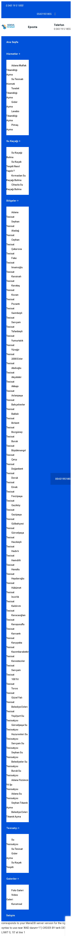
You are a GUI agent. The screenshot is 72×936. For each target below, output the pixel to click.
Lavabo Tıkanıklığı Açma (12, 116)
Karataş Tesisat (13, 287)
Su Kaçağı (12, 141)
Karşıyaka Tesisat (14, 645)
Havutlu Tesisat (13, 571)
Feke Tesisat (11, 260)
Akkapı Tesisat (12, 388)
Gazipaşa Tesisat (14, 516)
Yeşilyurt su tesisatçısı (15, 718)
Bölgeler (11, 200)
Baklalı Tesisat (12, 416)
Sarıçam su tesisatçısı (15, 745)
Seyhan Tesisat (12, 223)
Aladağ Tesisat (12, 233)
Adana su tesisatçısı (14, 796)
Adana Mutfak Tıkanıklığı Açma (16, 70)
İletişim (10, 915)
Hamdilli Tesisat (13, 562)
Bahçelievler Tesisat (15, 406)
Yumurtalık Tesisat (14, 343)
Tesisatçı (11, 828)
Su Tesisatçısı (12, 842)
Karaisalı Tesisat (13, 278)
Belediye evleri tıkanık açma (17, 814)
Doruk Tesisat (12, 480)
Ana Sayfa (12, 42)
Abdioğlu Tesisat (13, 370)
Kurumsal (16, 904)
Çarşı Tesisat (11, 461)
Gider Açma (12, 104)
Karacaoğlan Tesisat (15, 617)
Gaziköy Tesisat (13, 507)
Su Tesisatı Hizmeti (14, 81)
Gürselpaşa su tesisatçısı (16, 727)
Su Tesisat (17, 849)
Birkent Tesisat (12, 425)
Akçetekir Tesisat (14, 379)
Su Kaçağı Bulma (14, 155)
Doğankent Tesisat (14, 471)
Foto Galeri (17, 890)
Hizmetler (12, 53)
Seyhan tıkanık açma (17, 805)
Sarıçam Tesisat (13, 324)
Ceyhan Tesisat (12, 242)
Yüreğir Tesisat (12, 352)
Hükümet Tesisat (13, 590)
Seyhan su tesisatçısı (14, 754)
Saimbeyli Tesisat (14, 315)
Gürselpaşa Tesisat (15, 535)
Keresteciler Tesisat (15, 663)
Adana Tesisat (12, 214)
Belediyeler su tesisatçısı (16, 764)
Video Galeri (12, 897)
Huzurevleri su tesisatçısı (17, 736)
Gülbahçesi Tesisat (15, 526)
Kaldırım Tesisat (13, 608)
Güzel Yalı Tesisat (14, 699)
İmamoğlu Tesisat (14, 269)
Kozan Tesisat (12, 297)
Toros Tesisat (12, 690)
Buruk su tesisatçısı (13, 773)
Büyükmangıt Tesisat (16, 452)
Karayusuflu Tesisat (15, 626)
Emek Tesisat (11, 489)
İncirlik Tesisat (12, 599)
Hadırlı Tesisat (12, 553)
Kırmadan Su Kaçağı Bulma (16, 178)
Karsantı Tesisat (13, 635)
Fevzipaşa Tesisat (14, 498)
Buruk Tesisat (12, 443)
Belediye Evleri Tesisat (17, 709)
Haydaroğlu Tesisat (15, 580)
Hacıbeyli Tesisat (14, 544)
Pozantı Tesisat (13, 306)
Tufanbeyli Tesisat (14, 333)
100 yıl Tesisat (12, 681)
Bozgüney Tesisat (14, 434)
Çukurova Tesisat (14, 251)
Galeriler (11, 878)
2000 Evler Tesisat (14, 361)
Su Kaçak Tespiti (13, 864)
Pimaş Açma (12, 127)
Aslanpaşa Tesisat (14, 397)
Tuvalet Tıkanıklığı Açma (12, 93)
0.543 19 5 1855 (62, 29)
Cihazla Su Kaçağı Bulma (14, 187)
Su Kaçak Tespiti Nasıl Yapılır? (13, 166)
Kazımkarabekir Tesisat (17, 654)
